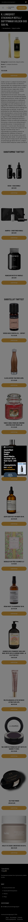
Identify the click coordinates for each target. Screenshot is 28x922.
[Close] (2, 447)
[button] (10, 475)
